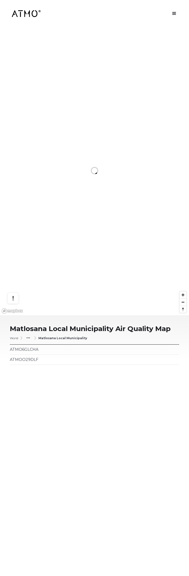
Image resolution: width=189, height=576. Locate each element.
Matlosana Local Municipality (62, 338)
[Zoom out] (183, 302)
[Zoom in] (183, 294)
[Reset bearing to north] (183, 309)
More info (17, 277)
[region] (94, 171)
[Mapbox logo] (12, 311)
